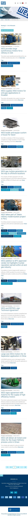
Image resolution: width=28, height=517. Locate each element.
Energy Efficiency (16, 410)
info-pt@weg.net (15, 488)
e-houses (4, 146)
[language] (23, 3)
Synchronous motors (7, 65)
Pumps (3, 108)
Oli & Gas (4, 63)
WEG (3, 3)
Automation (14, 189)
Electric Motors (5, 105)
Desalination (5, 233)
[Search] (20, 3)
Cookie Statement (12, 513)
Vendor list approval (7, 283)
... (21, 467)
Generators (17, 187)
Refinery (20, 230)
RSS (24, 513)
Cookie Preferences (15, 509)
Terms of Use (20, 513)
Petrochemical (12, 146)
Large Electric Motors (14, 63)
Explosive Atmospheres (17, 324)
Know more (22, 57)
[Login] (15, 3)
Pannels (21, 189)
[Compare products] (18, 3)
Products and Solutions (6, 46)
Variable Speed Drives (7, 236)
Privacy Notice (4, 513)
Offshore (4, 187)
